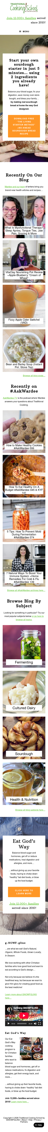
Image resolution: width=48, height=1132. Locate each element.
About (24, 1119)
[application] (24, 1015)
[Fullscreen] (39, 1023)
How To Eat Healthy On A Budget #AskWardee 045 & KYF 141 (24, 489)
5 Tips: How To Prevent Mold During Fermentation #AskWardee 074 (24, 534)
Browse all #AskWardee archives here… (26, 590)
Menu (26, 31)
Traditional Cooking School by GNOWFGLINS (24, 8)
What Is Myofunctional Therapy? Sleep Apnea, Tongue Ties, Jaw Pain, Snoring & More (24, 230)
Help (30, 1119)
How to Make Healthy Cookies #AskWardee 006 (24, 447)
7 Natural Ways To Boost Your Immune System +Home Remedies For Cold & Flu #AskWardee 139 (24, 577)
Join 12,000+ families (21, 18)
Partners (24, 1121)
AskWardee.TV (10, 397)
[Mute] (35, 1023)
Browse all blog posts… (34, 375)
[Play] (8, 1023)
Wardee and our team (15, 186)
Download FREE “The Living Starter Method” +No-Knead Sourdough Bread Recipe (24, 126)
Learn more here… (20, 1101)
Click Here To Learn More (24, 892)
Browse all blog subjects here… (30, 809)
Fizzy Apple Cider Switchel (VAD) (24, 321)
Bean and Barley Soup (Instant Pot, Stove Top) (24, 366)
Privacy (37, 1119)
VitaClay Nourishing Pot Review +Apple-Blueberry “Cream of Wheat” (24, 275)
